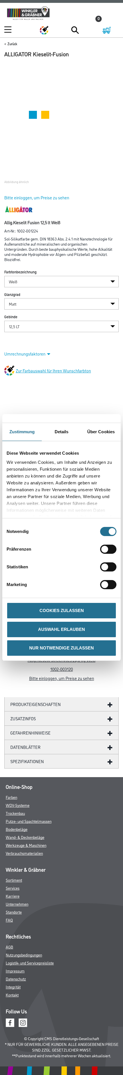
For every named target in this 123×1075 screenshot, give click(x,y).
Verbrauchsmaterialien (24, 853)
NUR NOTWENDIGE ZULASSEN (61, 647)
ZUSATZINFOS (23, 718)
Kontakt (12, 994)
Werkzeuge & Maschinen (26, 845)
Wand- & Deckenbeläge (25, 837)
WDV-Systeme (17, 805)
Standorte (14, 911)
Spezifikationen (27, 761)
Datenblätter (25, 747)
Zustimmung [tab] (22, 431)
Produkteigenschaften (35, 704)
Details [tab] (62, 431)
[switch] (109, 549)
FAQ (9, 919)
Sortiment (14, 880)
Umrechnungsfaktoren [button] (24, 354)
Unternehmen (17, 903)
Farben (11, 797)
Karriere (12, 895)
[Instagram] (23, 1022)
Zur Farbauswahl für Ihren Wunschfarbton (53, 371)
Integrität (13, 986)
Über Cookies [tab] (101, 431)
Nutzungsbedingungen (24, 954)
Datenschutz (16, 978)
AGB (9, 946)
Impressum (15, 970)
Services (12, 888)
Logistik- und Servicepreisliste (30, 962)
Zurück (12, 43)
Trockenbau (15, 813)
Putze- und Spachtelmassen (28, 821)
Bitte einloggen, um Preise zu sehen (36, 197)
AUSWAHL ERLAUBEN (61, 629)
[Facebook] (10, 1022)
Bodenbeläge (16, 829)
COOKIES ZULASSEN (61, 610)
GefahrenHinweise (30, 733)
